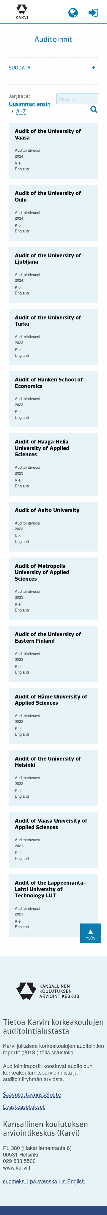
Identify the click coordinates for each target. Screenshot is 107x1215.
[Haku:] (77, 99)
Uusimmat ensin (30, 104)
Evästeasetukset (24, 1107)
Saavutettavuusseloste (32, 1095)
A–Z (21, 112)
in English (73, 1181)
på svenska (43, 1181)
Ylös (90, 932)
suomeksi (14, 1181)
